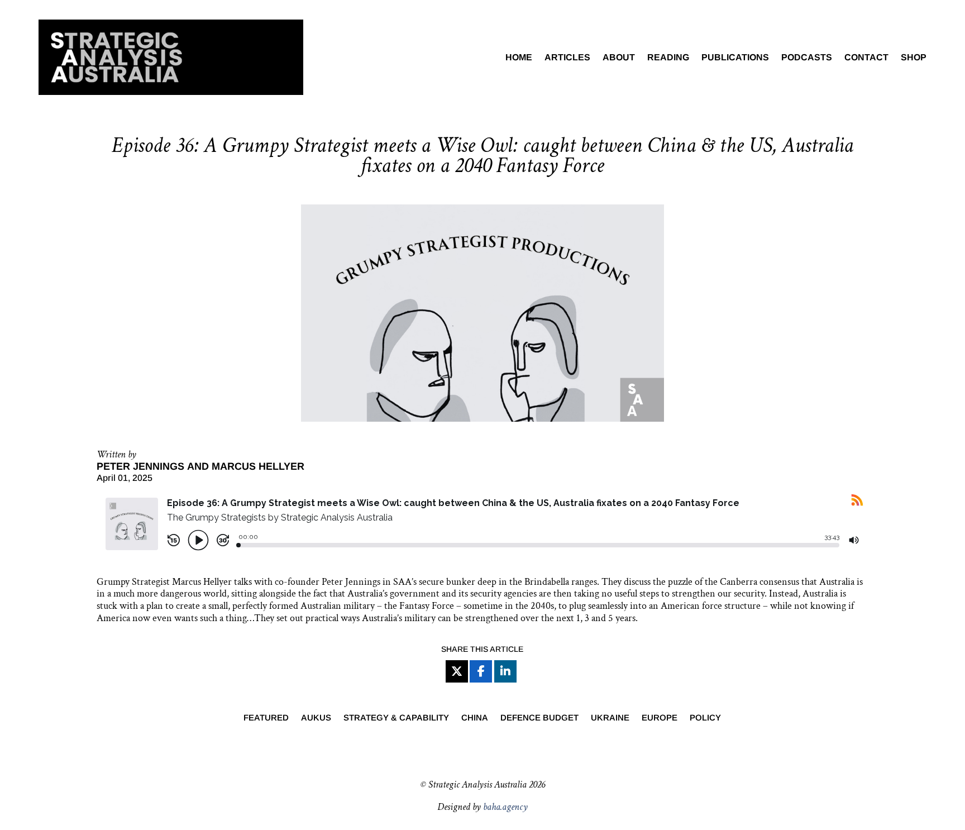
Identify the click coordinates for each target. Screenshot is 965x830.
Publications (735, 57)
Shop (913, 57)
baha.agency (505, 806)
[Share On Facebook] (481, 671)
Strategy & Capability (396, 718)
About (619, 57)
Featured (266, 718)
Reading (668, 57)
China (474, 718)
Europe (659, 718)
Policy (705, 718)
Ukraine (610, 718)
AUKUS (316, 718)
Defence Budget (539, 718)
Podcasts (806, 57)
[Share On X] (457, 671)
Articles (567, 57)
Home (518, 57)
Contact (866, 57)
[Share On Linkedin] (505, 671)
